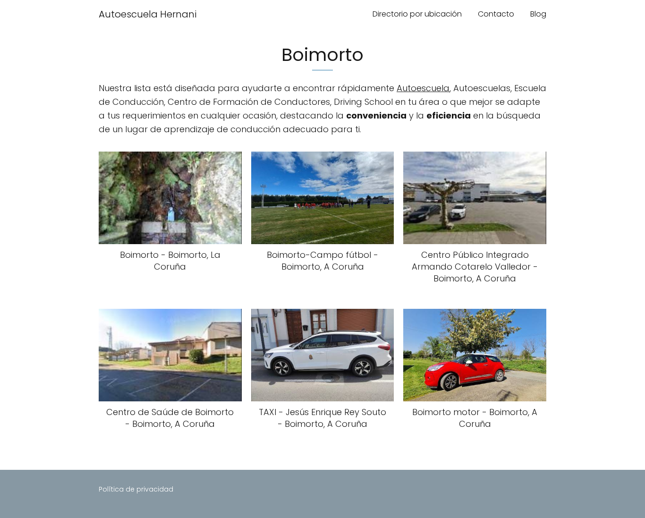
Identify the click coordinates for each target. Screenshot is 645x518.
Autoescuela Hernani (147, 14)
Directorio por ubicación (417, 13)
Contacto (496, 13)
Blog (538, 13)
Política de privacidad (136, 489)
